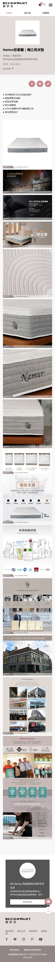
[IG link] (23, 940)
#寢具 (6, 64)
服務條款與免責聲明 (32, 950)
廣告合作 (21, 931)
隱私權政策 (14, 950)
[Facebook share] (32, 84)
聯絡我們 (33, 931)
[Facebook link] (6, 940)
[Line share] (40, 84)
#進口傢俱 (15, 64)
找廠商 (9, 13)
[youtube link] (40, 940)
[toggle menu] (51, 5)
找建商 (46, 13)
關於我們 (10, 931)
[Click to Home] (15, 4)
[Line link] (15, 940)
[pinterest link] (32, 940)
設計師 (27, 13)
